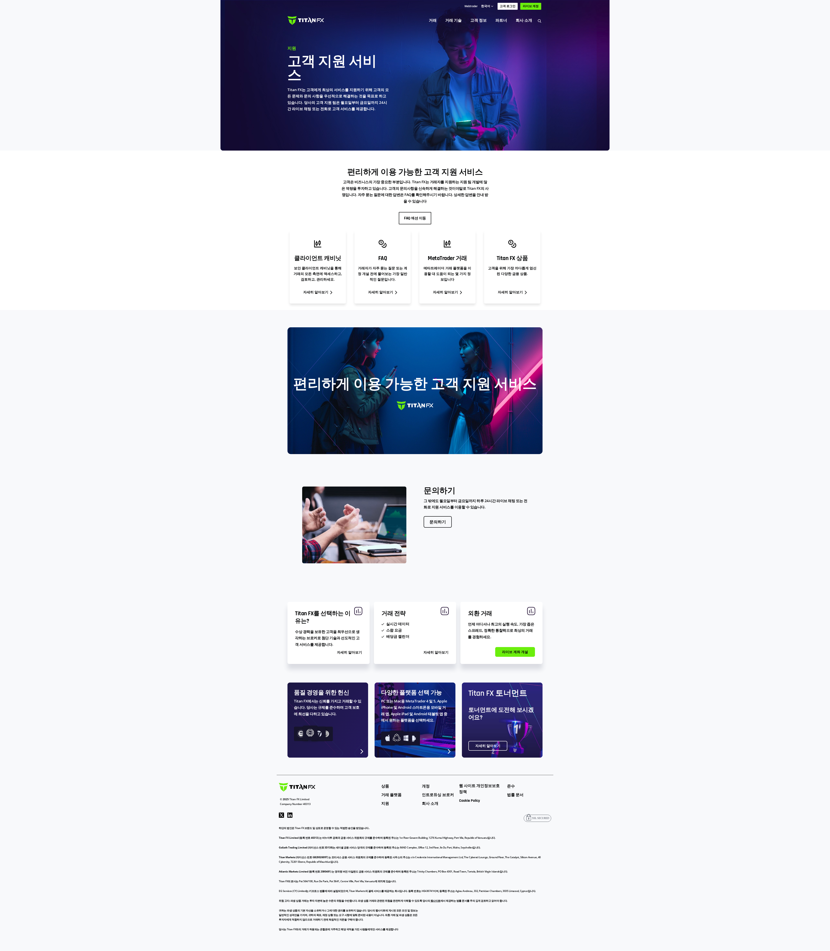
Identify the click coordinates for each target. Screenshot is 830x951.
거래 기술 (453, 20)
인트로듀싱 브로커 (438, 794)
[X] (281, 815)
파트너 (501, 20)
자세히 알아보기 (487, 746)
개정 (426, 786)
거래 (433, 20)
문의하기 (437, 522)
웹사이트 (436, 901)
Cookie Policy (469, 800)
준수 (511, 786)
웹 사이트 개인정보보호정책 (479, 788)
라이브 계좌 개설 (515, 652)
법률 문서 (515, 794)
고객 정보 (478, 20)
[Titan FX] (305, 20)
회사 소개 (524, 20)
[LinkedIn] (289, 815)
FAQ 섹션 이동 (415, 218)
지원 (385, 803)
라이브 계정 (531, 6)
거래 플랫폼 (391, 794)
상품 (385, 786)
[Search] (539, 20)
